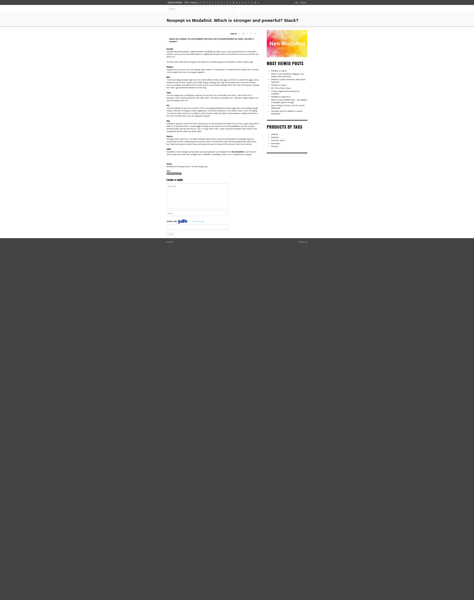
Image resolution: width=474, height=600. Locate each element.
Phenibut (274, 146)
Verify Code (172, 221)
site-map (170, 242)
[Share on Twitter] (243, 33)
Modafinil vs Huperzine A (281, 97)
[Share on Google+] (247, 33)
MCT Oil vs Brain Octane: (281, 88)
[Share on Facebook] (239, 33)
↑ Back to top (302, 242)
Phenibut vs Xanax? (278, 85)
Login (296, 2)
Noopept (178, 174)
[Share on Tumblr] (255, 33)
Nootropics (275, 143)
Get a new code (198, 221)
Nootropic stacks (278, 140)
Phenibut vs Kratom (279, 71)
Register (303, 2)
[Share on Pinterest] (251, 33)
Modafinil (170, 174)
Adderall (274, 134)
